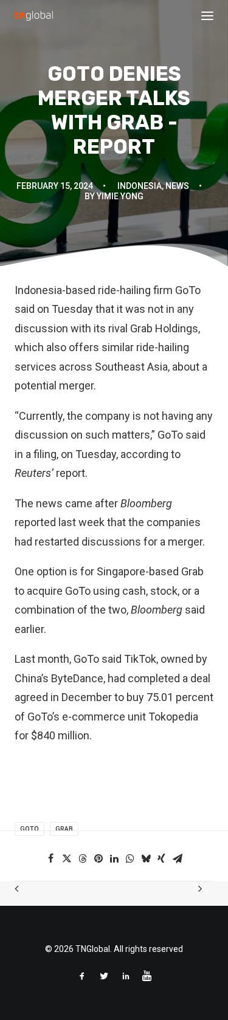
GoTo (29, 829)
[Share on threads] (82, 858)
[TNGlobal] (34, 16)
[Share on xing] (161, 858)
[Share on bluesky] (146, 858)
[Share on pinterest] (98, 858)
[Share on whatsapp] (130, 858)
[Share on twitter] (67, 858)
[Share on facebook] (51, 858)
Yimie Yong (120, 196)
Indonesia (139, 186)
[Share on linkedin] (114, 858)
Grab (64, 829)
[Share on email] (177, 858)
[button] (207, 16)
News (177, 186)
